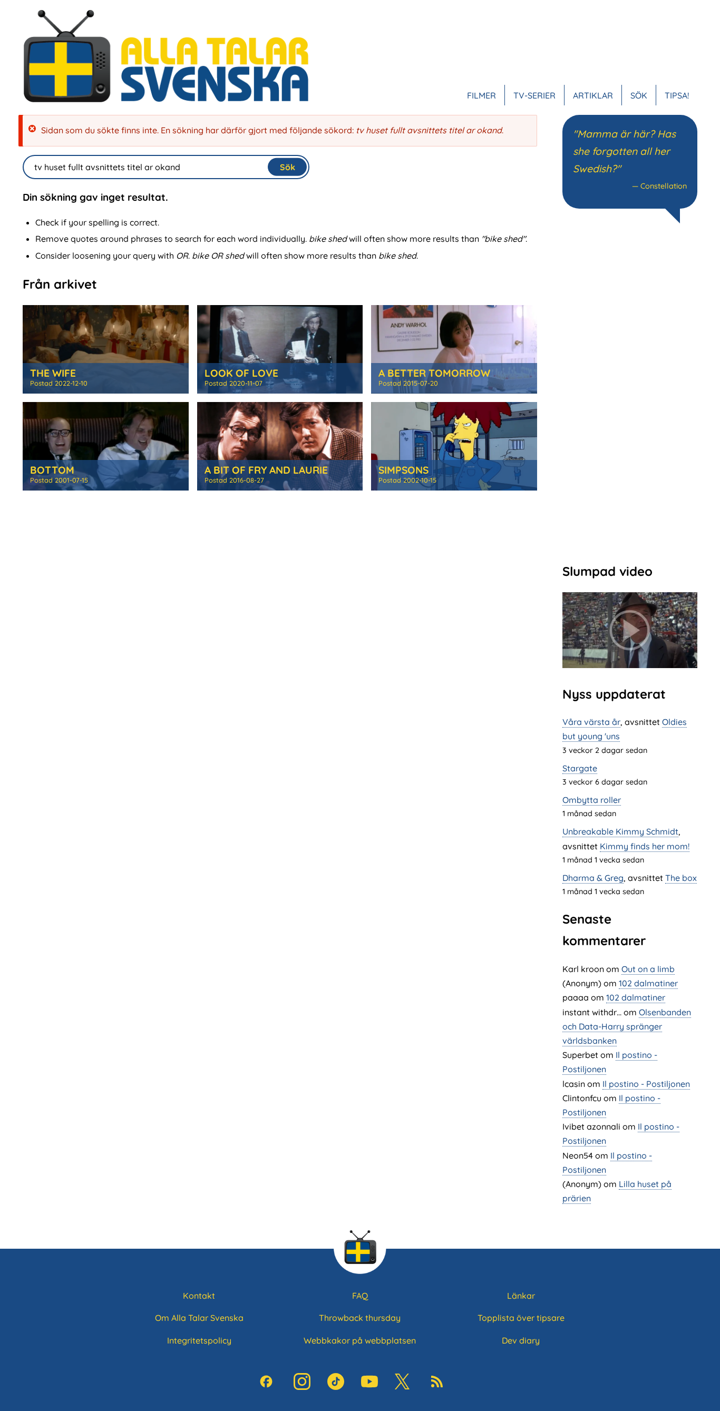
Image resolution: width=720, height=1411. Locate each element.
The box (681, 878)
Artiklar (593, 95)
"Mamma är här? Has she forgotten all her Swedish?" (624, 151)
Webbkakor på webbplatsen (360, 1340)
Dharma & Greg (593, 878)
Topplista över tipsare (521, 1317)
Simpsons (403, 470)
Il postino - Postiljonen (646, 1084)
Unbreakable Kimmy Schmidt (620, 831)
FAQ (360, 1295)
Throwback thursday (360, 1317)
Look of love (241, 373)
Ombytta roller (591, 800)
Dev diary (521, 1340)
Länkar (521, 1295)
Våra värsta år (591, 722)
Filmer (481, 95)
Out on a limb (648, 969)
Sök (638, 95)
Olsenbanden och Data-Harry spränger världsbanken (626, 1026)
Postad (58, 383)
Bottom (52, 470)
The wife (53, 373)
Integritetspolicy (199, 1340)
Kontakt (199, 1295)
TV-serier (534, 95)
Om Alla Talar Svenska (199, 1317)
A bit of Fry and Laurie (266, 470)
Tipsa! (677, 95)
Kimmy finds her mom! (644, 846)
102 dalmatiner (648, 983)
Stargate (579, 768)
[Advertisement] (629, 392)
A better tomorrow (434, 373)
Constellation (663, 186)
